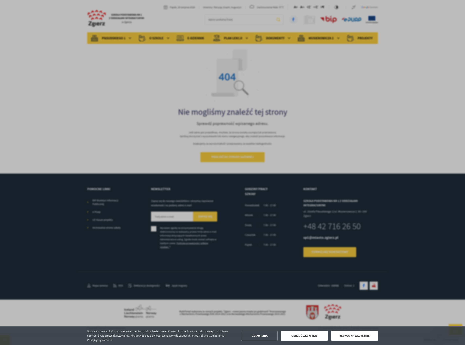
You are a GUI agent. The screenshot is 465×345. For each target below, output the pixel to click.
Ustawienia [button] (259, 336)
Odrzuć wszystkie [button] (304, 336)
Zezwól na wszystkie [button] (354, 336)
